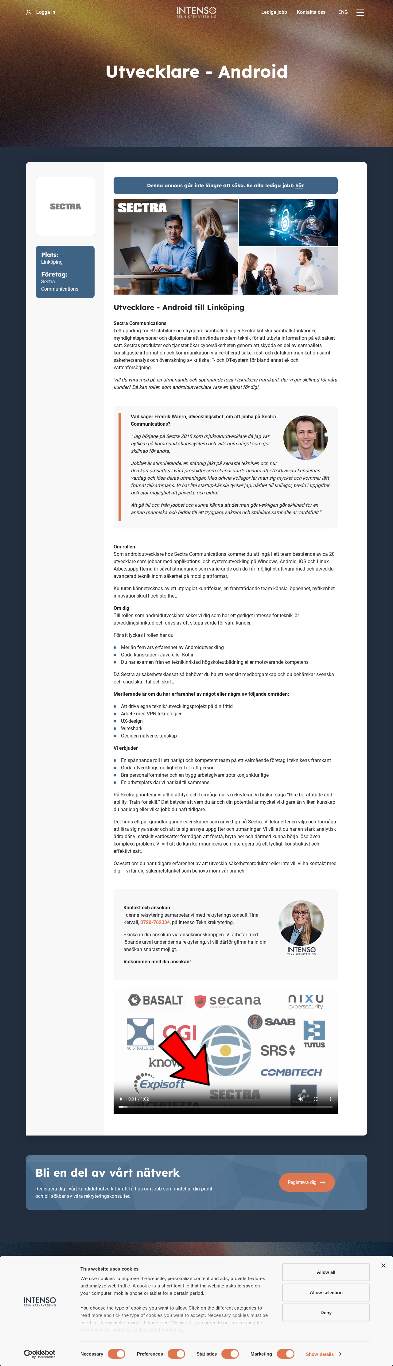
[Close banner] (383, 1265)
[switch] (176, 1354)
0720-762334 (155, 922)
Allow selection (326, 1292)
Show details (320, 1353)
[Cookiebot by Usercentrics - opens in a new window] (40, 1354)
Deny (326, 1312)
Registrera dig (302, 1182)
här (299, 185)
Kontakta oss (311, 12)
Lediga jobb (274, 12)
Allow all (326, 1272)
